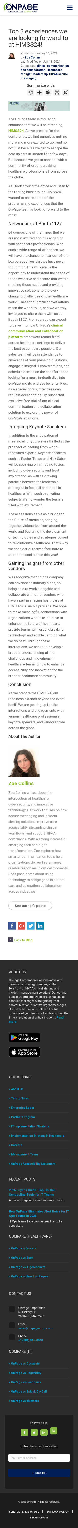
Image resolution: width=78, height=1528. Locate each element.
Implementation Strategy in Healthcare (37, 1135)
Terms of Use (39, 1517)
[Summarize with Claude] (48, 95)
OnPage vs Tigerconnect (28, 1267)
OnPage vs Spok (22, 1257)
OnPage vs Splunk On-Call (29, 1391)
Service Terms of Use (24, 1511)
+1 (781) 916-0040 (30, 1340)
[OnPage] (21, 7)
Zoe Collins (33, 57)
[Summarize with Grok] (66, 95)
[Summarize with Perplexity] (57, 95)
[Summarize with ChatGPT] (31, 95)
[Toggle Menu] (70, 7)
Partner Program (23, 1117)
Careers (16, 1145)
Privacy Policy (58, 1511)
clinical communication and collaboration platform (35, 331)
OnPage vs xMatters (25, 1400)
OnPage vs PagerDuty (26, 1372)
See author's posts (30, 906)
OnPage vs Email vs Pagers (30, 1276)
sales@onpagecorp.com (35, 1328)
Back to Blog (23, 940)
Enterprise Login (22, 1107)
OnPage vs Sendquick (26, 1382)
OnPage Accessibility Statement (33, 1163)
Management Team (24, 1154)
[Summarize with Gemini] (40, 95)
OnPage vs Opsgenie (25, 1363)
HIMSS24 (16, 131)
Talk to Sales (20, 1098)
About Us (17, 1089)
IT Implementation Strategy (30, 1126)
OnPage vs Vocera (23, 1248)
